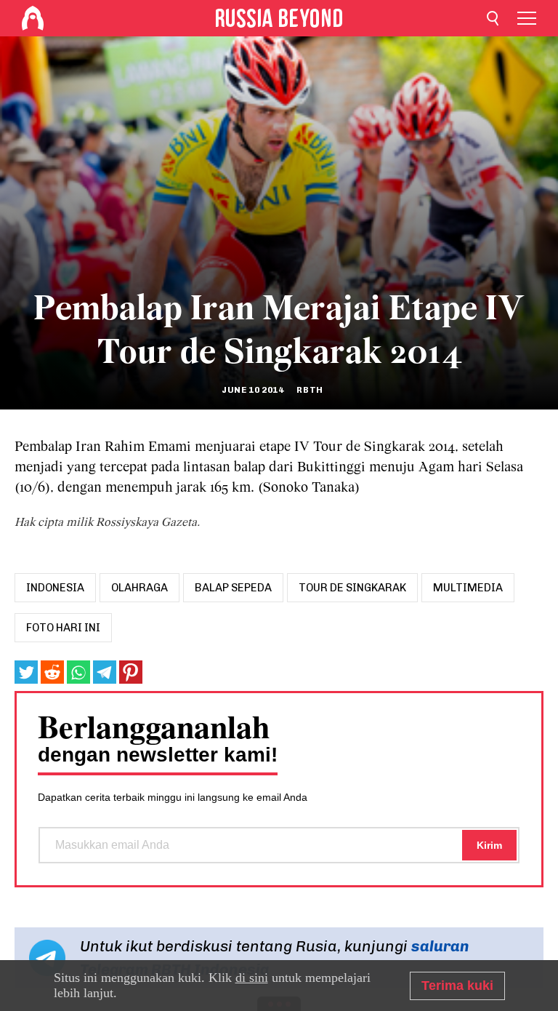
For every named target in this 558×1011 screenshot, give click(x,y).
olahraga (139, 587)
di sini (251, 977)
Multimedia (468, 587)
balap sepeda (233, 587)
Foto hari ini (63, 627)
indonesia (55, 587)
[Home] (33, 18)
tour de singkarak (352, 587)
